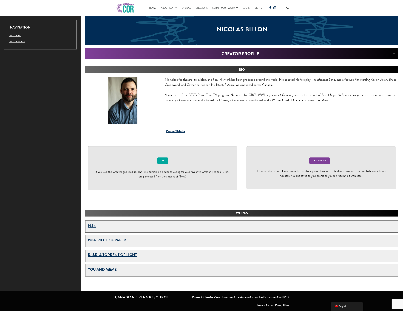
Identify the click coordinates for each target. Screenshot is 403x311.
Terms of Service (265, 305)
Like (162, 160)
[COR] (125, 7)
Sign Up (259, 8)
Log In (246, 8)
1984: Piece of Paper (107, 240)
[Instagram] (274, 8)
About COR (167, 8)
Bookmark (320, 160)
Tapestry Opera (212, 297)
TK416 (285, 297)
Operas (186, 8)
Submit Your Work (223, 8)
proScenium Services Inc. (250, 297)
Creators (202, 8)
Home (152, 8)
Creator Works (17, 41)
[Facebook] (270, 8)
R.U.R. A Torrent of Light (112, 255)
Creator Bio (15, 35)
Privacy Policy (282, 305)
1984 (92, 225)
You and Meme (102, 269)
